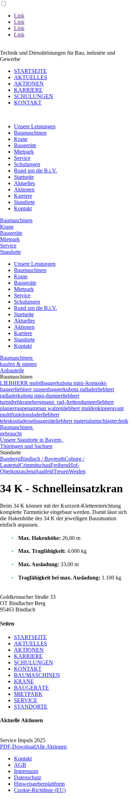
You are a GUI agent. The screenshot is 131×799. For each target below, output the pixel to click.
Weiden (77, 471)
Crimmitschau (35, 465)
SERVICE (25, 700)
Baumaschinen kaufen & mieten (18, 361)
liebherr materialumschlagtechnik (92, 421)
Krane (21, 139)
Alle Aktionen (51, 747)
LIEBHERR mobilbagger (28, 383)
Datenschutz (27, 777)
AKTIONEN (29, 84)
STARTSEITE (30, 71)
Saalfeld (44, 471)
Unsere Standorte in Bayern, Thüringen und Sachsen (32, 443)
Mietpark (24, 152)
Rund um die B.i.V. (35, 171)
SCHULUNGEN (33, 96)
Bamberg (10, 459)
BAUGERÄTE (31, 688)
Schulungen (27, 164)
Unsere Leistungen (35, 126)
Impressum (26, 771)
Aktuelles (24, 183)
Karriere (23, 196)
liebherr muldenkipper (87, 408)
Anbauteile (12, 370)
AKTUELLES (30, 77)
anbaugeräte (42, 421)
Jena (31, 471)
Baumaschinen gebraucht (17, 430)
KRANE (24, 681)
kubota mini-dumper (40, 396)
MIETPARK (28, 694)
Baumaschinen (30, 133)
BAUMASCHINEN (37, 675)
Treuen (61, 471)
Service (22, 158)
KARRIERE (28, 90)
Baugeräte (25, 145)
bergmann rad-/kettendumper (64, 402)
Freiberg (59, 465)
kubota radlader (80, 389)
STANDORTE (31, 707)
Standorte (24, 202)
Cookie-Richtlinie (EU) (40, 790)
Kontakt (23, 208)
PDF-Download (18, 747)
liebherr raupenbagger (39, 389)
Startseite (24, 177)
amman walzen (46, 408)
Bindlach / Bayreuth (42, 459)
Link (19, 16)
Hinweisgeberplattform (39, 784)
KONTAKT (28, 103)
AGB (20, 765)
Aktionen (24, 189)
